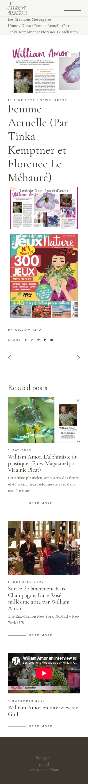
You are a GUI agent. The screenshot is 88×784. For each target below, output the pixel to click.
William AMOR (29, 329)
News (26, 25)
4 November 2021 (26, 700)
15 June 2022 (22, 100)
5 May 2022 (20, 450)
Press (61, 100)
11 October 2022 (26, 582)
